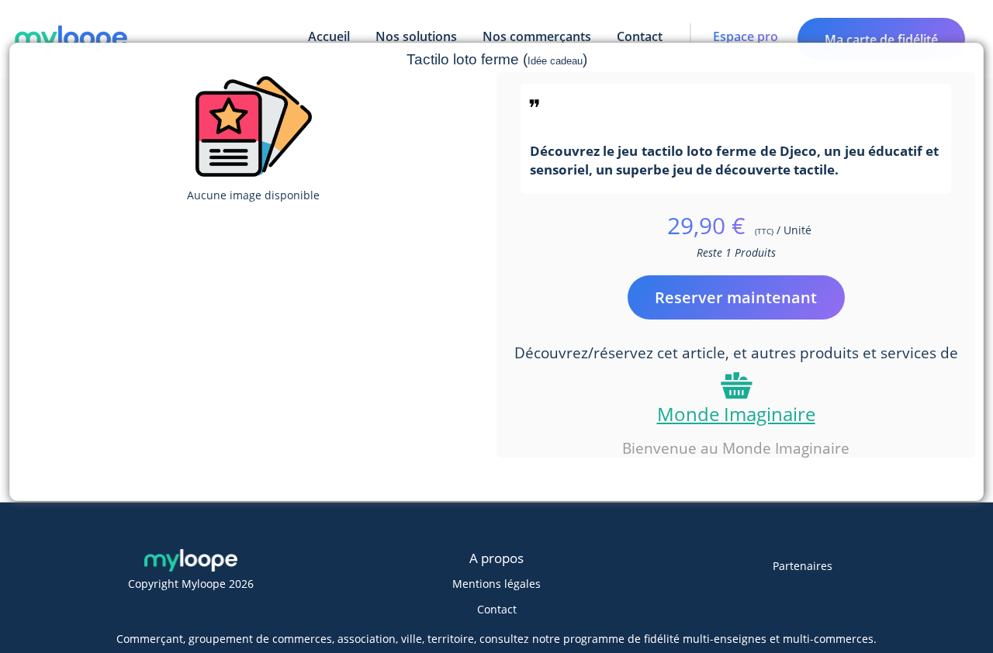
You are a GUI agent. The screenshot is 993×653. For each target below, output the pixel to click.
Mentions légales (496, 583)
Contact (497, 609)
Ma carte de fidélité (881, 39)
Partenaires (802, 565)
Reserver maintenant (736, 297)
